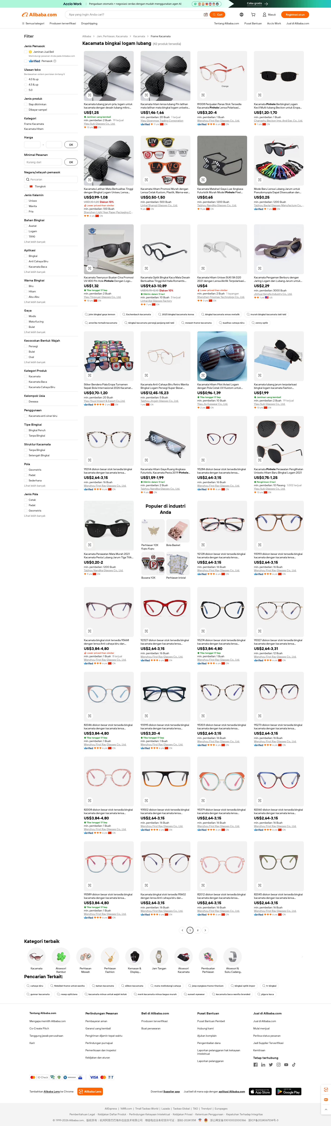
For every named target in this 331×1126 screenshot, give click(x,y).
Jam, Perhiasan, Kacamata (112, 36)
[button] (205, 14)
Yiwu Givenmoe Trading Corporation (162, 120)
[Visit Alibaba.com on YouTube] (286, 1064)
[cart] (254, 15)
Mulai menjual (261, 1028)
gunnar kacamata (40, 994)
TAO (195, 1108)
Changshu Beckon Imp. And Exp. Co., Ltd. (278, 120)
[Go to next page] (205, 930)
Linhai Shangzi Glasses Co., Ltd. (159, 205)
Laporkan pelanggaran (210, 1061)
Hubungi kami (205, 1028)
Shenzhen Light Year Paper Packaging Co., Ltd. (109, 212)
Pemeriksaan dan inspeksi (100, 1050)
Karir (32, 1043)
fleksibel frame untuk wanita (69, 986)
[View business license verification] (200, 1120)
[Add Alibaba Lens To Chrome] (90, 1091)
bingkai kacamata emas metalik (222, 314)
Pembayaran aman (96, 1021)
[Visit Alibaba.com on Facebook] (255, 1064)
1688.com (126, 1108)
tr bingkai (271, 986)
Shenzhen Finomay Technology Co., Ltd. (221, 297)
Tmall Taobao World (146, 1108)
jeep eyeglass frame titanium (208, 986)
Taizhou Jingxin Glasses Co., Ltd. (160, 400)
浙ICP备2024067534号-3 (263, 1120)
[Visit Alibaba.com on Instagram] (278, 1064)
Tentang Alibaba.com (42, 1013)
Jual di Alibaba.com (264, 1021)
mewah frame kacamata (198, 323)
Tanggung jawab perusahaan (46, 1035)
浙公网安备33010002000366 (228, 1120)
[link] (326, 1090)
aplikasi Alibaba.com (232, 1091)
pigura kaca (267, 994)
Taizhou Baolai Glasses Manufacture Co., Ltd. (279, 205)
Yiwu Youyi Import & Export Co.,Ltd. (104, 400)
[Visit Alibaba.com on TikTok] (294, 1064)
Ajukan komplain (207, 1035)
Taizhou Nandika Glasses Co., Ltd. (217, 205)
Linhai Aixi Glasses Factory (156, 300)
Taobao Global (181, 1108)
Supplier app (171, 1091)
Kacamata (139, 36)
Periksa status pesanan (267, 1035)
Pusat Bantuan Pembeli (211, 1021)
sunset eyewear (196, 994)
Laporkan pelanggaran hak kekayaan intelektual (218, 1052)
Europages (221, 1108)
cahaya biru (36, 986)
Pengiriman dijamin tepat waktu (103, 1035)
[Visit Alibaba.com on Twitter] (271, 1064)
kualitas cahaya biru (233, 323)
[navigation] (51, 483)
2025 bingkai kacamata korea (178, 314)
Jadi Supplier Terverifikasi (268, 1043)
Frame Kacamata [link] (160, 36)
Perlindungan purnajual (99, 1043)
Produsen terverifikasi (154, 1021)
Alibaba (86, 36)
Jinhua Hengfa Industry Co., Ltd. (273, 293)
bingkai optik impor (245, 986)
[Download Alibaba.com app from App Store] (260, 1091)
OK (71, 144)
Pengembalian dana (208, 1043)
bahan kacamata (105, 986)
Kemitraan (259, 1050)
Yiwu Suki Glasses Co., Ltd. (99, 123)
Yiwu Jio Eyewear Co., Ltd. (212, 403)
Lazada (165, 1108)
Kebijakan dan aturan (97, 1057)
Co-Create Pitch (39, 1028)
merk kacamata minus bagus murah (157, 994)
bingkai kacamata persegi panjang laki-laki (151, 323)
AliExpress (111, 1108)
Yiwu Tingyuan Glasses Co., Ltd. (102, 297)
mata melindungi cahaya (167, 986)
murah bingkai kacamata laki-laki (268, 314)
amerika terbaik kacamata (103, 323)
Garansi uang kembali (98, 1028)
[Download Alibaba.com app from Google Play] (289, 1091)
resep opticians (69, 994)
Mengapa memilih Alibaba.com (47, 1021)
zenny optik (262, 323)
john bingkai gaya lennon (102, 314)
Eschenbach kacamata (138, 314)
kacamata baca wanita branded (233, 994)
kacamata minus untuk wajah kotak (107, 994)
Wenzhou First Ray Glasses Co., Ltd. (218, 120)
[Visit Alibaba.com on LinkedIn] (263, 1064)
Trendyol (206, 1108)
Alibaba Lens (52, 1091)
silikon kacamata (134, 986)
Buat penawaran (151, 1028)
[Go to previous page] (182, 930)
